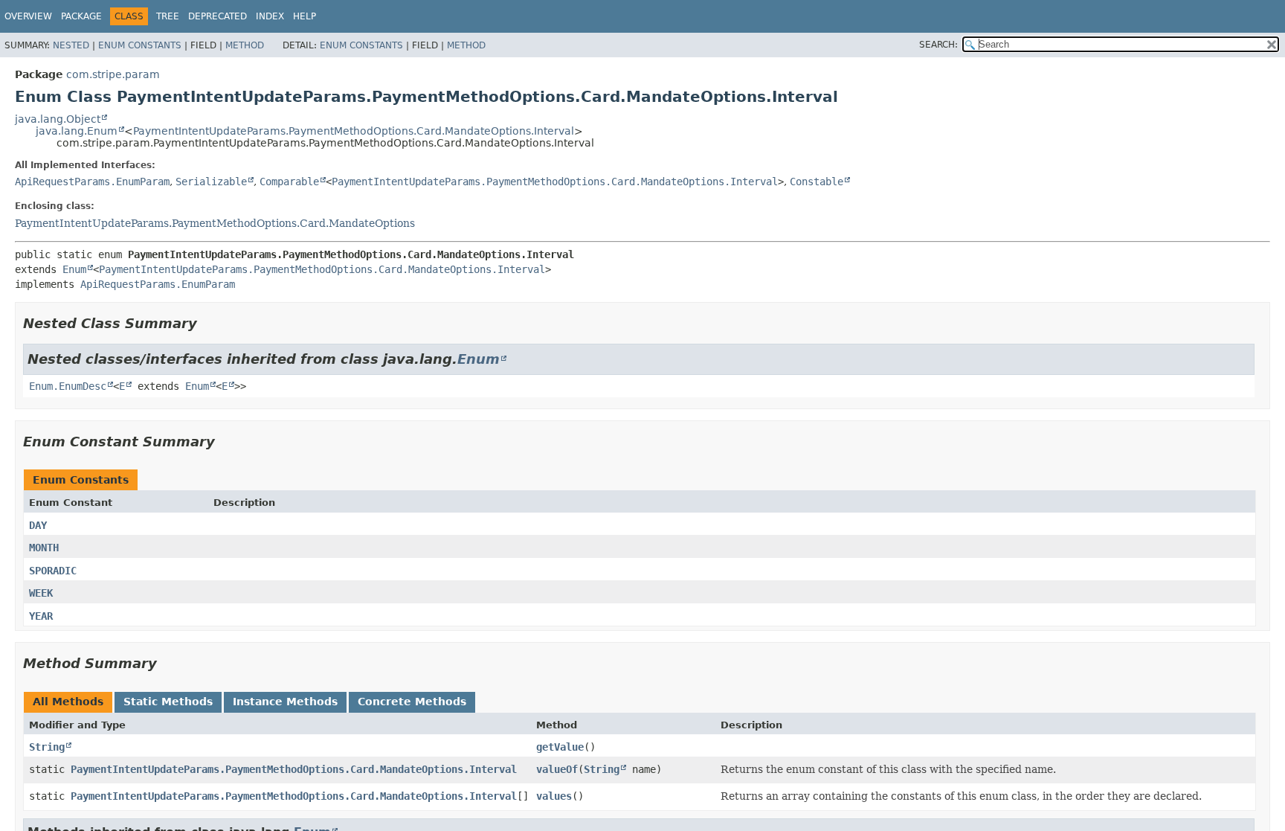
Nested (71, 45)
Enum (74, 269)
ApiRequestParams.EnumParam (92, 181)
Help (304, 16)
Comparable (289, 181)
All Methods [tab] (68, 702)
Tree (167, 16)
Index (270, 16)
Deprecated (217, 16)
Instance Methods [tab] (285, 702)
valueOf (557, 769)
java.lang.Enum (76, 131)
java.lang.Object (57, 119)
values (554, 796)
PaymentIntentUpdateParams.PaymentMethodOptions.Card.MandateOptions (215, 223)
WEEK (41, 593)
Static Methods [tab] (168, 702)
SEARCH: (938, 44)
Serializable (211, 181)
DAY (38, 525)
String (47, 747)
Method (244, 45)
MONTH (44, 548)
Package (81, 16)
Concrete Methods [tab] (412, 702)
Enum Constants (139, 45)
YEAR (41, 616)
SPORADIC (53, 571)
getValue (560, 747)
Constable (816, 181)
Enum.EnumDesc (67, 386)
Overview (28, 16)
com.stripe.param (113, 74)
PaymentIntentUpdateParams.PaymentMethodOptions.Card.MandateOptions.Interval (353, 131)
